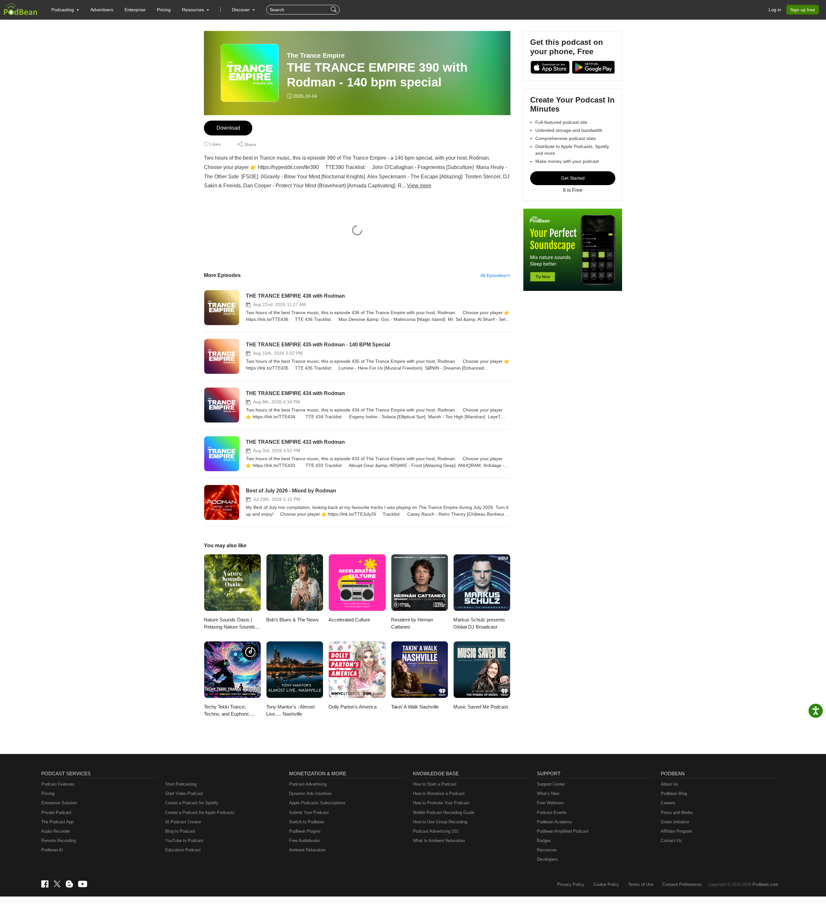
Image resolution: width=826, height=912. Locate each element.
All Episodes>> (495, 275)
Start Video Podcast (184, 793)
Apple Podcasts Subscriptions (317, 802)
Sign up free (802, 9)
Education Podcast (183, 850)
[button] (65, 9)
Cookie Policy (606, 884)
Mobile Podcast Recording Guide (443, 812)
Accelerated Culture (349, 619)
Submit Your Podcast (309, 812)
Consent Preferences (682, 884)
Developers (547, 859)
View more (419, 185)
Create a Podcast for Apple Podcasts (200, 812)
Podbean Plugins (305, 831)
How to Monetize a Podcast (439, 793)
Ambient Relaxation (307, 850)
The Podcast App (57, 821)
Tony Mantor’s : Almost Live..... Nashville (290, 710)
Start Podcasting (180, 784)
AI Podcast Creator (183, 821)
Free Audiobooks (304, 840)
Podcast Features (58, 784)
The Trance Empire (316, 55)
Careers (668, 802)
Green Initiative (675, 821)
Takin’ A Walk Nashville (415, 706)
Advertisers (101, 9)
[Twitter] (57, 884)
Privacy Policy (570, 884)
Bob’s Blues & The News (292, 619)
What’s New (548, 793)
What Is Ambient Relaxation (439, 840)
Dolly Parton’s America (352, 706)
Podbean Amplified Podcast (563, 831)
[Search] (334, 9)
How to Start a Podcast (435, 784)
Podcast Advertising (308, 784)
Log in (775, 9)
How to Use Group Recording (440, 821)
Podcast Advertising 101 (435, 831)
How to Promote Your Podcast (441, 802)
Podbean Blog (674, 793)
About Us (669, 784)
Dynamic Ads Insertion (310, 793)
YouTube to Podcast (184, 840)
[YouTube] (82, 884)
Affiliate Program (676, 831)
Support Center (551, 784)
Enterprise (135, 9)
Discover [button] (241, 9)
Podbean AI (52, 850)
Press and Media (676, 812)
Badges (544, 840)
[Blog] (69, 883)
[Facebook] (44, 883)
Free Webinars (550, 802)
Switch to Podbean (306, 821)
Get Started (573, 178)
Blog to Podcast (180, 831)
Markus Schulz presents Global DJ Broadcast (479, 623)
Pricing (164, 9)
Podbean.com (765, 884)
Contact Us (671, 840)
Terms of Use (640, 884)
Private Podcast (56, 812)
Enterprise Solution (59, 802)
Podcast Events (552, 812)
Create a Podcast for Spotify (191, 802)
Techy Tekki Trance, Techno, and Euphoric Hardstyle (226, 711)
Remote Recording (58, 840)
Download (228, 128)
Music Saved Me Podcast (480, 706)
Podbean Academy (554, 821)
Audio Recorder (55, 831)
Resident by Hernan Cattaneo (412, 623)
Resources (547, 850)
